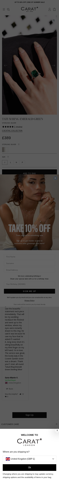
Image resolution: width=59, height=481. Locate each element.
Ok (29, 467)
